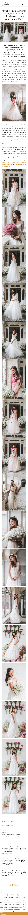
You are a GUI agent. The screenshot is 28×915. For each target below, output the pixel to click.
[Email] (13, 841)
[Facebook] (3, 841)
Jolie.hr (4, 830)
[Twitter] (6, 841)
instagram (14, 885)
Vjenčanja (13, 7)
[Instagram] (6, 891)
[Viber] (21, 841)
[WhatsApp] (10, 841)
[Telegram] (17, 841)
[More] (24, 841)
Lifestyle (3, 836)
